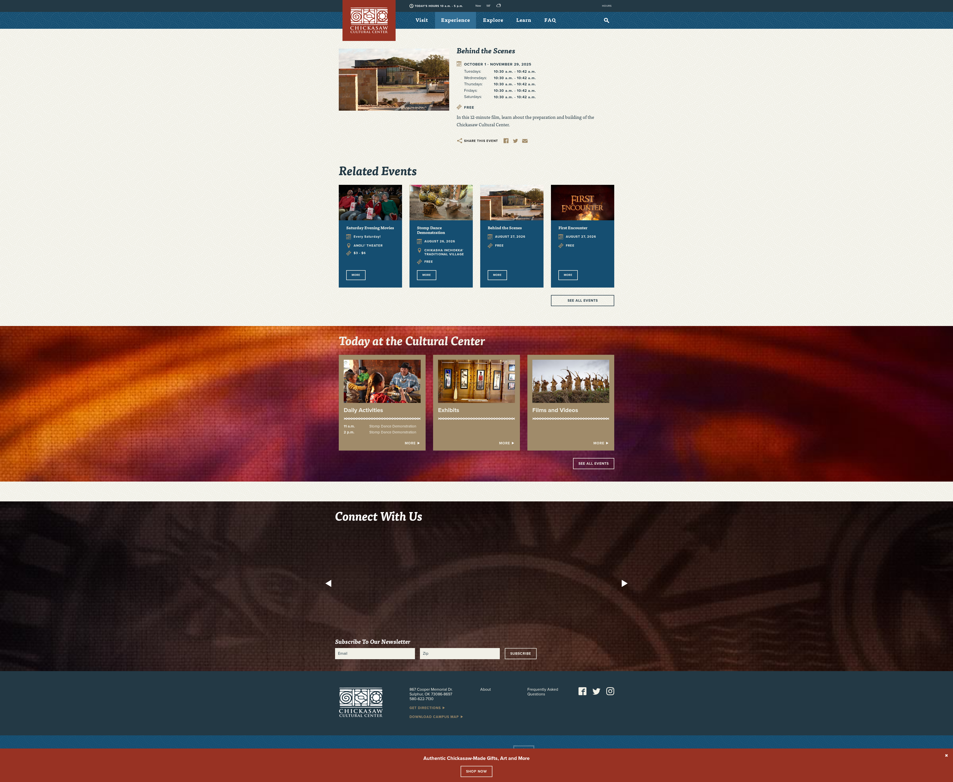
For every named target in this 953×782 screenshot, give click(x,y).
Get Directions (425, 708)
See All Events (594, 463)
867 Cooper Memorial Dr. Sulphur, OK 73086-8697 (431, 692)
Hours (607, 5)
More (356, 275)
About (485, 689)
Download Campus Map (434, 717)
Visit (421, 20)
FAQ (550, 20)
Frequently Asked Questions (542, 692)
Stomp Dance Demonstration (431, 229)
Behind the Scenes (505, 227)
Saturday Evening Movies (370, 227)
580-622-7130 (421, 698)
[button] (329, 584)
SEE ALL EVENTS (583, 300)
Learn (523, 20)
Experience (455, 20)
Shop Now (476, 771)
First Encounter (572, 227)
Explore (493, 20)
